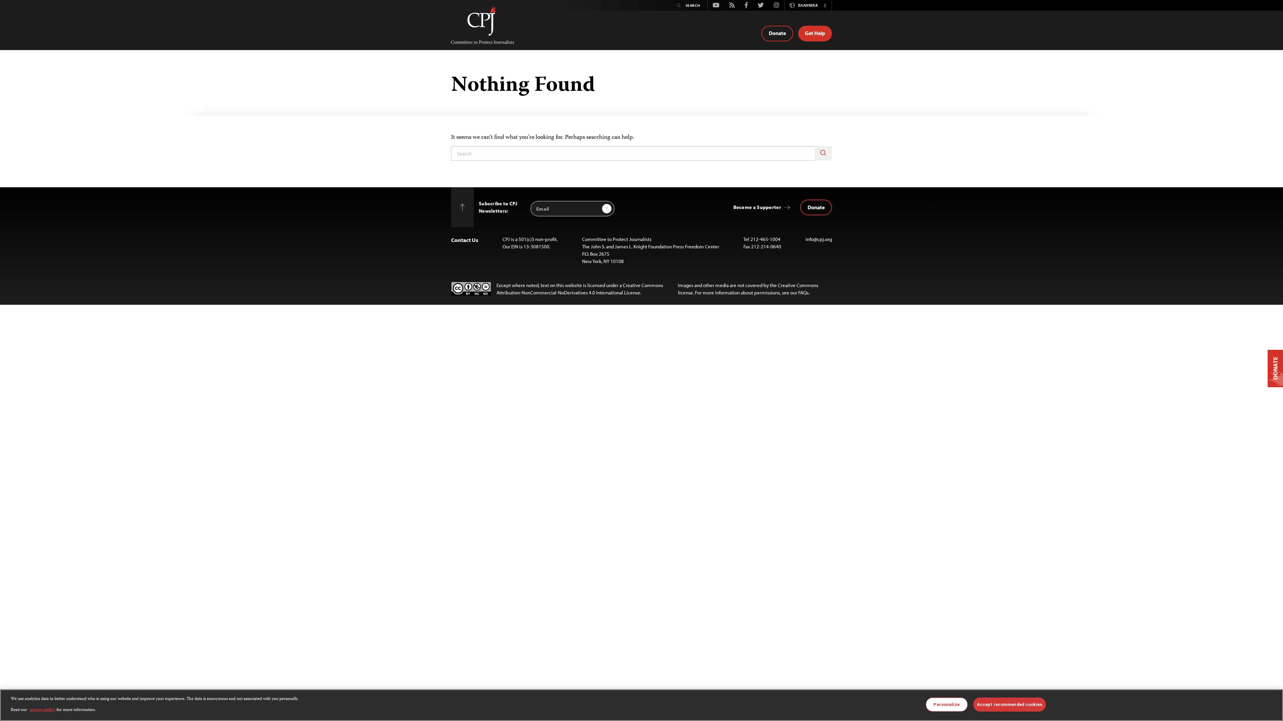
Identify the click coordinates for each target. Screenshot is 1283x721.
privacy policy (42, 709)
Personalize (946, 704)
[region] (641, 705)
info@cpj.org (819, 239)
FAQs (803, 292)
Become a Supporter (757, 207)
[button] (825, 5)
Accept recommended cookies (1009, 704)
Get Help (815, 33)
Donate (777, 33)
